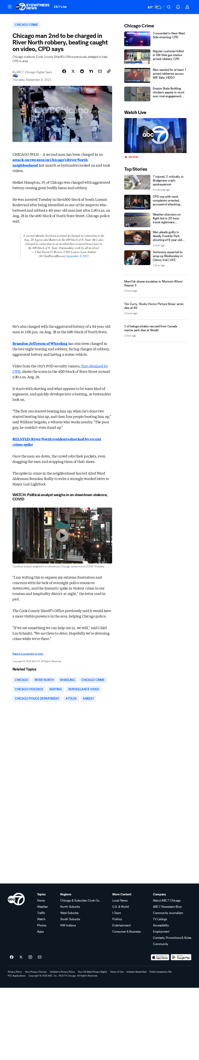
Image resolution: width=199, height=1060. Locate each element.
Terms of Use (117, 972)
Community (160, 944)
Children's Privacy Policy (62, 972)
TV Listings (160, 919)
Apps (40, 931)
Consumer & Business (126, 931)
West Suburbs (69, 913)
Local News (119, 900)
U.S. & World (120, 906)
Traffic (41, 913)
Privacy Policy (15, 972)
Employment (161, 931)
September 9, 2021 (77, 256)
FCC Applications (17, 976)
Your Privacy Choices (36, 972)
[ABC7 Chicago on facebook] (12, 957)
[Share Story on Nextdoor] (91, 71)
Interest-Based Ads (137, 972)
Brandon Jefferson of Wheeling (39, 343)
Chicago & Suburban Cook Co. (80, 900)
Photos (41, 925)
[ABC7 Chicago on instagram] (30, 957)
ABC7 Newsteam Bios (167, 906)
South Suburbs (70, 919)
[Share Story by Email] (100, 71)
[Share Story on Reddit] (82, 71)
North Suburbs (70, 906)
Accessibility (161, 925)
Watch (41, 919)
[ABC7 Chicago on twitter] (21, 957)
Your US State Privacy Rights (92, 972)
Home (41, 900)
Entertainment (121, 925)
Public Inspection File (161, 972)
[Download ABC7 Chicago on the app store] (160, 957)
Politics (117, 919)
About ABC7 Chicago (167, 900)
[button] (10, 6)
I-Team (116, 913)
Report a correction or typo (27, 654)
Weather (42, 906)
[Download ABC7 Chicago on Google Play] (181, 957)
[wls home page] (16, 899)
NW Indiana (68, 925)
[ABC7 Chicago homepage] (32, 7)
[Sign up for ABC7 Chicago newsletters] (40, 957)
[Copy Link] (109, 71)
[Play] (155, 135)
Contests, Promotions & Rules (172, 937)
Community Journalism (168, 913)
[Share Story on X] (73, 71)
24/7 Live (60, 7)
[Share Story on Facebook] (64, 71)
